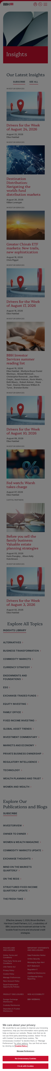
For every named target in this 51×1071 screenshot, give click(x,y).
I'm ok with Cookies (25, 1066)
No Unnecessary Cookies (25, 1058)
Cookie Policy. (21, 1046)
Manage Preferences (25, 1051)
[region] (25, 1044)
